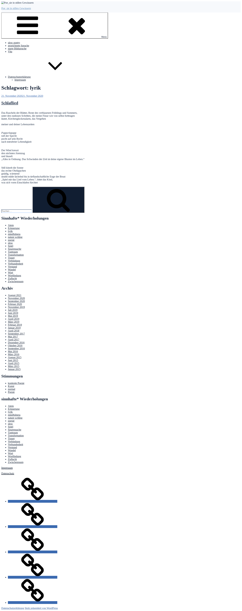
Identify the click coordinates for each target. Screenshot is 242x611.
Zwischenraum (15, 281)
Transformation (16, 254)
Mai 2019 (13, 316)
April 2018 (13, 330)
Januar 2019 (14, 327)
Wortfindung (14, 275)
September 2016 (16, 348)
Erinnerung (14, 228)
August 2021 (14, 295)
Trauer (11, 257)
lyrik (10, 231)
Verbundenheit (15, 263)
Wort (10, 272)
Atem (11, 225)
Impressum (20, 79)
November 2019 (16, 307)
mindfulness (14, 234)
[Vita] (32, 577)
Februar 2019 (15, 324)
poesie (11, 240)
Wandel (12, 269)
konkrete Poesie (16, 383)
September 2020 (16, 301)
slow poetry (14, 42)
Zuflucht (12, 278)
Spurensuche (14, 248)
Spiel (10, 246)
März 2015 (13, 366)
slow (10, 243)
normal (11, 389)
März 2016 (13, 354)
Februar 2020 (15, 304)
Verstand (12, 266)
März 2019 (13, 321)
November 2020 (16, 298)
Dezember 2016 (16, 342)
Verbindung (14, 260)
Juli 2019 (12, 310)
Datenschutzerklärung (19, 76)
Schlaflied (9, 103)
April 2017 (13, 339)
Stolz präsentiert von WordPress (41, 608)
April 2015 (13, 363)
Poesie (11, 392)
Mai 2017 (13, 336)
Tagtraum (13, 251)
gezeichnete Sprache (18, 45)
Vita (10, 51)
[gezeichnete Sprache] (32, 526)
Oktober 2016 (15, 345)
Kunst (11, 386)
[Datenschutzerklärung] (32, 602)
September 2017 (16, 333)
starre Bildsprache (17, 48)
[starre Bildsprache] (32, 552)
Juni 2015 (13, 360)
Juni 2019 (13, 313)
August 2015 (14, 357)
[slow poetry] (32, 501)
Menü (104, 37)
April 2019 (13, 318)
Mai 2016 (13, 351)
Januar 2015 (14, 369)
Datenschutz (7, 473)
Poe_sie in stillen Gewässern (16, 8)
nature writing (15, 237)
